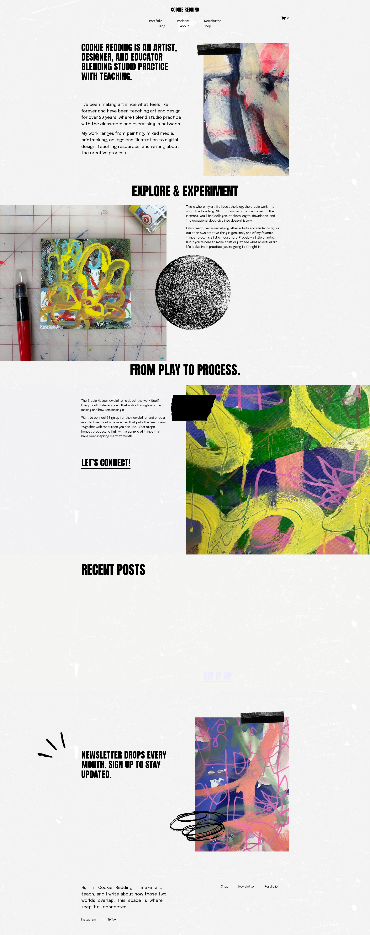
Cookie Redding (185, 9)
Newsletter (212, 21)
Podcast (183, 21)
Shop (207, 26)
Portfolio (155, 21)
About (184, 26)
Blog (162, 26)
